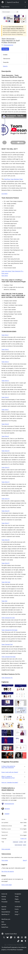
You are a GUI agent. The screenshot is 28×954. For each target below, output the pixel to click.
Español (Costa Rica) (11, 934)
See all (25, 860)
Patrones (17, 901)
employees (15, 841)
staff (25, 841)
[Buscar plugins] (17, 11)
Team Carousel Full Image (8, 656)
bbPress (3, 924)
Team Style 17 (5, 523)
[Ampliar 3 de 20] (11, 694)
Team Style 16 (5, 511)
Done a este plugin (6, 884)
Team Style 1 (5, 335)
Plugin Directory (5, 6)
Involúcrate (18, 906)
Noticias (3, 896)
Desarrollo (6, 62)
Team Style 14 (5, 482)
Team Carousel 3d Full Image (9, 630)
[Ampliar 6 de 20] (24, 701)
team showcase (18, 845)
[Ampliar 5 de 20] (11, 701)
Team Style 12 (5, 467)
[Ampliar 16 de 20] (24, 739)
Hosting (3, 899)
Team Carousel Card (7, 644)
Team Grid (4, 601)
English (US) (24, 838)
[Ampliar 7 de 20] (11, 709)
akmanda (7, 808)
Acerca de (4, 894)
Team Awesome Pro (7, 677)
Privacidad (4, 901)
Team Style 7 (5, 409)
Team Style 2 (5, 349)
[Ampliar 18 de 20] (24, 746)
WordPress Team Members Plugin (13, 179)
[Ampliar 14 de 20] (24, 731)
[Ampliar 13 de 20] (11, 731)
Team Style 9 (5, 436)
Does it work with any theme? (9, 772)
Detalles (5, 54)
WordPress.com (5, 919)
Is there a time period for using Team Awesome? (8, 766)
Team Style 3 (5, 361)
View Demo (4, 275)
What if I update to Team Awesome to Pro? (8, 777)
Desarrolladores (5, 912)
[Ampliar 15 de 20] (11, 739)
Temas (16, 896)
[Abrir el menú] (25, 2)
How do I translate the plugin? (9, 782)
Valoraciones (6, 58)
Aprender (3, 906)
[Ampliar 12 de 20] (24, 724)
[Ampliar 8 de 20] (24, 709)
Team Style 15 (5, 498)
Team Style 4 (5, 380)
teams (24, 845)
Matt (2, 922)
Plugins (17, 899)
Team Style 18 (5, 540)
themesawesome (8, 45)
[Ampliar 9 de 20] (11, 716)
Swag (17, 914)
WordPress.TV (5, 914)
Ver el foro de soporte (7, 871)
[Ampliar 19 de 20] (11, 754)
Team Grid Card (5, 582)
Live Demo (4, 193)
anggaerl (7, 813)
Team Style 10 (5, 451)
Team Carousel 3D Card (8, 617)
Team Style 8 (5, 424)
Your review (4, 860)
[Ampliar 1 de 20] (11, 686)
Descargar (5, 49)
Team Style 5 (5, 397)
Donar (16, 912)
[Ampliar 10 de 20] (24, 716)
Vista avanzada (5, 849)
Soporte (5, 66)
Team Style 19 (5, 563)
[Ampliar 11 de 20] (11, 724)
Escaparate (18, 894)
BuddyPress (4, 927)
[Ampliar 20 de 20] (24, 754)
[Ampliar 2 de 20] (24, 686)
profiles (21, 841)
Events (17, 909)
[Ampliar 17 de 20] (11, 746)
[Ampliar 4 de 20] (24, 694)
